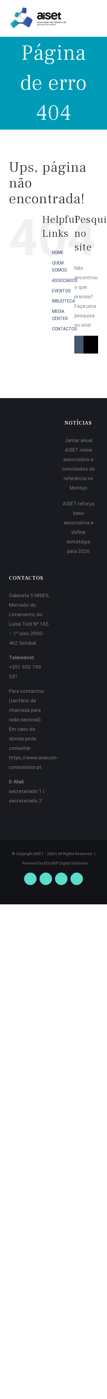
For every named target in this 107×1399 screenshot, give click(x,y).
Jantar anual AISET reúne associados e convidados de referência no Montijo (78, 464)
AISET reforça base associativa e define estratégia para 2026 (78, 527)
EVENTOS (61, 290)
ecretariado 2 (27, 801)
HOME (58, 252)
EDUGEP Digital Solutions (65, 863)
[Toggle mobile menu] (95, 14)
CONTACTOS (64, 329)
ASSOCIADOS (65, 280)
